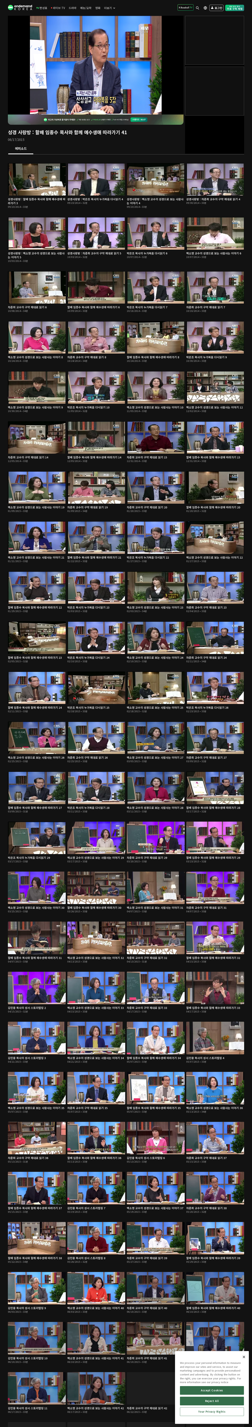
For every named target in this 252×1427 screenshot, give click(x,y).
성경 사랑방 (19, 132)
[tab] (20, 148)
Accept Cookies (212, 1390)
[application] (95, 65)
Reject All (212, 1401)
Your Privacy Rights (211, 1411)
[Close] (244, 1357)
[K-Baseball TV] (186, 7)
